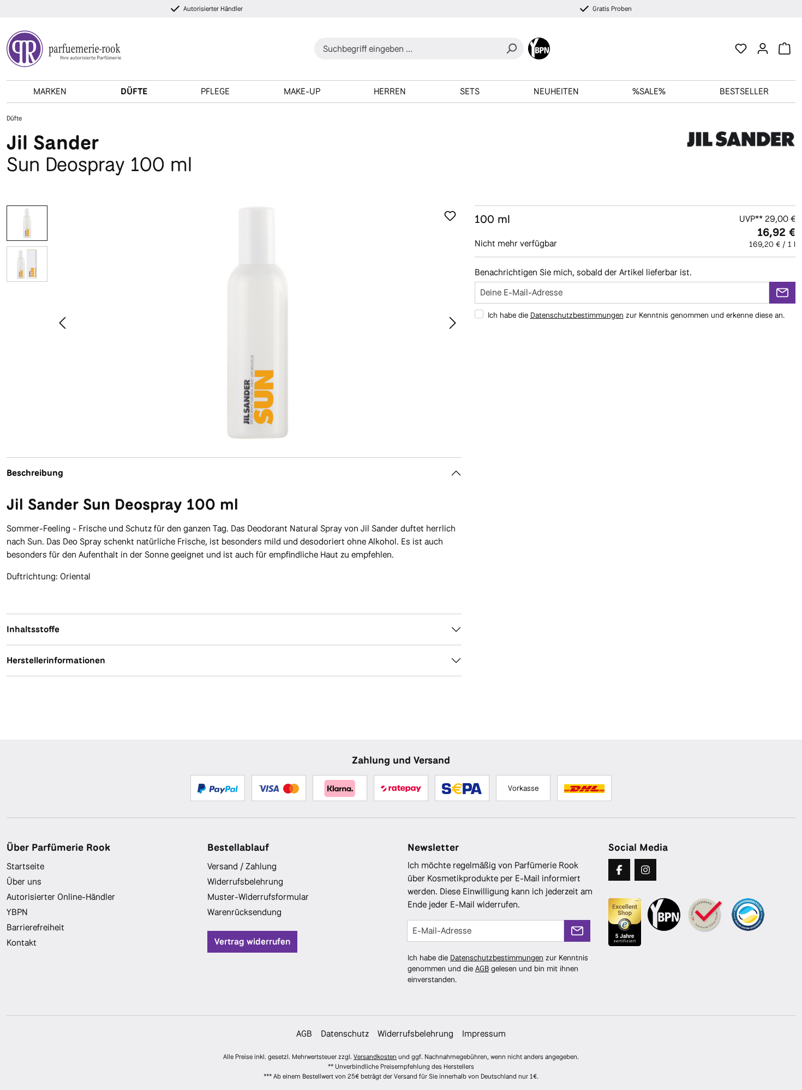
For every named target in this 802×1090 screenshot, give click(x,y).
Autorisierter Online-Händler (61, 897)
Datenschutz (345, 1033)
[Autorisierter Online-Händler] (706, 915)
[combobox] (406, 48)
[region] (234, 322)
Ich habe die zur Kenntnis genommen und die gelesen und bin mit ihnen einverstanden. (498, 968)
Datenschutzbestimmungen (577, 315)
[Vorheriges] (62, 322)
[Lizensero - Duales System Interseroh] (748, 914)
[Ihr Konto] (763, 48)
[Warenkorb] (784, 48)
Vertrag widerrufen (252, 941)
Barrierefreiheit (35, 927)
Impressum (484, 1033)
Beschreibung (35, 473)
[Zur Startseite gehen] (68, 49)
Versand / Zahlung (242, 866)
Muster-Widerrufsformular (258, 897)
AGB (482, 968)
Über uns (24, 881)
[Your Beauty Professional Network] (539, 48)
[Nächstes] (453, 322)
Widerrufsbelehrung (245, 881)
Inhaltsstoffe (33, 629)
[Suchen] (511, 48)
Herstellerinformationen (56, 660)
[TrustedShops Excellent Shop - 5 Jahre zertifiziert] (624, 922)
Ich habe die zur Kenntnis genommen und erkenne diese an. (636, 315)
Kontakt (22, 942)
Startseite (25, 866)
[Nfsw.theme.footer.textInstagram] (645, 870)
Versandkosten (375, 1056)
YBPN (17, 912)
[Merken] (450, 216)
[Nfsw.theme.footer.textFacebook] (619, 870)
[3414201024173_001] (257, 322)
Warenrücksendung (244, 912)
